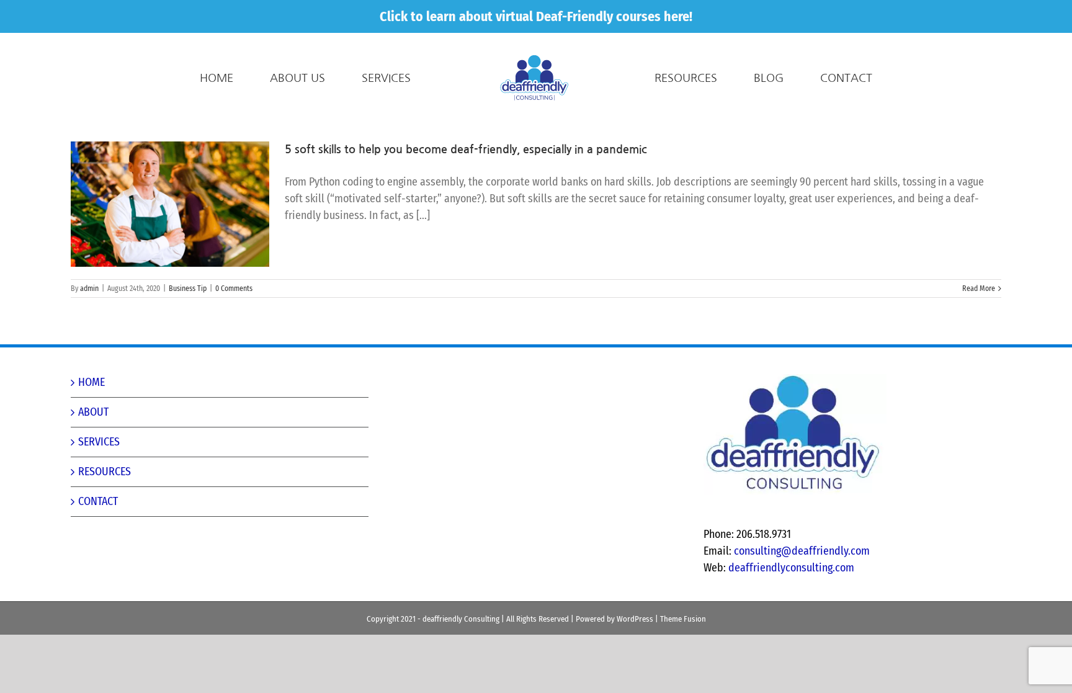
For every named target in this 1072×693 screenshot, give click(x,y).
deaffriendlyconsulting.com (791, 568)
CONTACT (98, 501)
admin (89, 288)
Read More (978, 288)
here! (678, 16)
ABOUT (93, 412)
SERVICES (99, 442)
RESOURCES (104, 471)
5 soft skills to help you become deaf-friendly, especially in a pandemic (466, 149)
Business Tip (188, 288)
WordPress (635, 619)
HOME (91, 382)
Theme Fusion (683, 619)
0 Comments (233, 288)
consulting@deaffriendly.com (802, 551)
